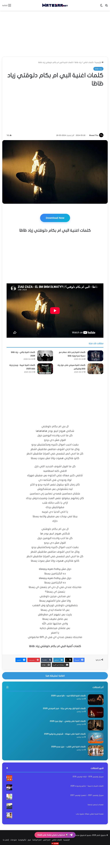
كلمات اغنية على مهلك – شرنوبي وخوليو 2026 (65, 734)
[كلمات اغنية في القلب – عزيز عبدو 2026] (96, 750)
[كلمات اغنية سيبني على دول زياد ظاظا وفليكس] (95, 368)
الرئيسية (98, 62)
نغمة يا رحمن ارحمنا (96, 805)
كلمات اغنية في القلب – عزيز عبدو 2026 (68, 747)
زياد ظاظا (78, 62)
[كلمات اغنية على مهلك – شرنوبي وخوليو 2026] (96, 738)
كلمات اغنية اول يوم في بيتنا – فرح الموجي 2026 (64, 708)
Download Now (55, 217)
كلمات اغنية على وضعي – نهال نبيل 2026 (68, 721)
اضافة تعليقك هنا (55, 676)
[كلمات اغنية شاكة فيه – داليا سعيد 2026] (96, 699)
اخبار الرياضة (37, 840)
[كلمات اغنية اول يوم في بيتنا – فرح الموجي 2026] (96, 712)
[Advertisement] (55, 34)
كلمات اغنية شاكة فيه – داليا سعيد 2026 (68, 696)
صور (29, 840)
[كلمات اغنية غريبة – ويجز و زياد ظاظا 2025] (45, 368)
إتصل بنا (6, 840)
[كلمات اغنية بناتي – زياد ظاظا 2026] (45, 355)
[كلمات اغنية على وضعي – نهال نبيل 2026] (96, 725)
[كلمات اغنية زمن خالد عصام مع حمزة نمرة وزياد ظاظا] (95, 355)
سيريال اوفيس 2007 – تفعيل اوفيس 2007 (87, 795)
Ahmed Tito (93, 135)
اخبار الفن (46, 840)
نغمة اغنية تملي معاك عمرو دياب (90, 814)
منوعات (13, 840)
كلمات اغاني (88, 62)
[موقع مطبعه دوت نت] (55, 5)
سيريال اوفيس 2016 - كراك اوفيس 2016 (88, 777)
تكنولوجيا (22, 840)
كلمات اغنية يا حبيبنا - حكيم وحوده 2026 (87, 786)
